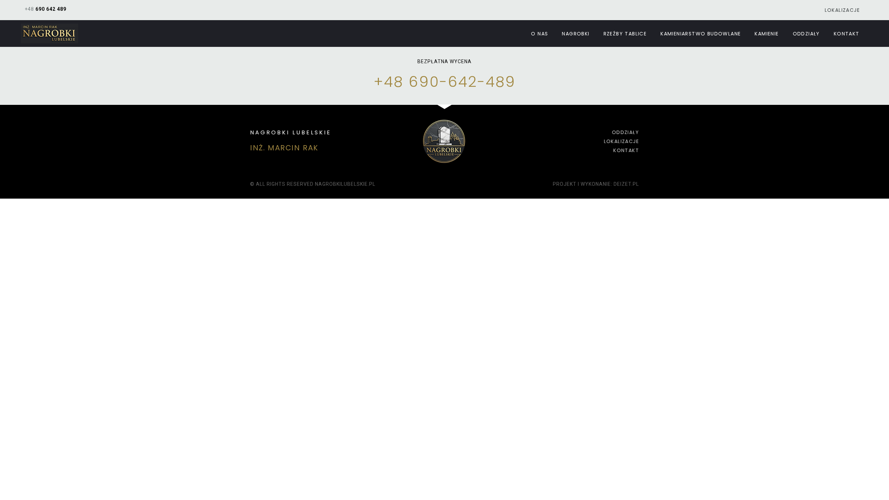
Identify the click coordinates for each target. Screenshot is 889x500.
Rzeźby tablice (625, 33)
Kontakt (846, 33)
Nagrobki (575, 33)
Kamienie (767, 33)
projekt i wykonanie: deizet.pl (596, 184)
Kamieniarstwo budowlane (700, 33)
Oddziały (806, 33)
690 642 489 (50, 9)
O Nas (539, 33)
